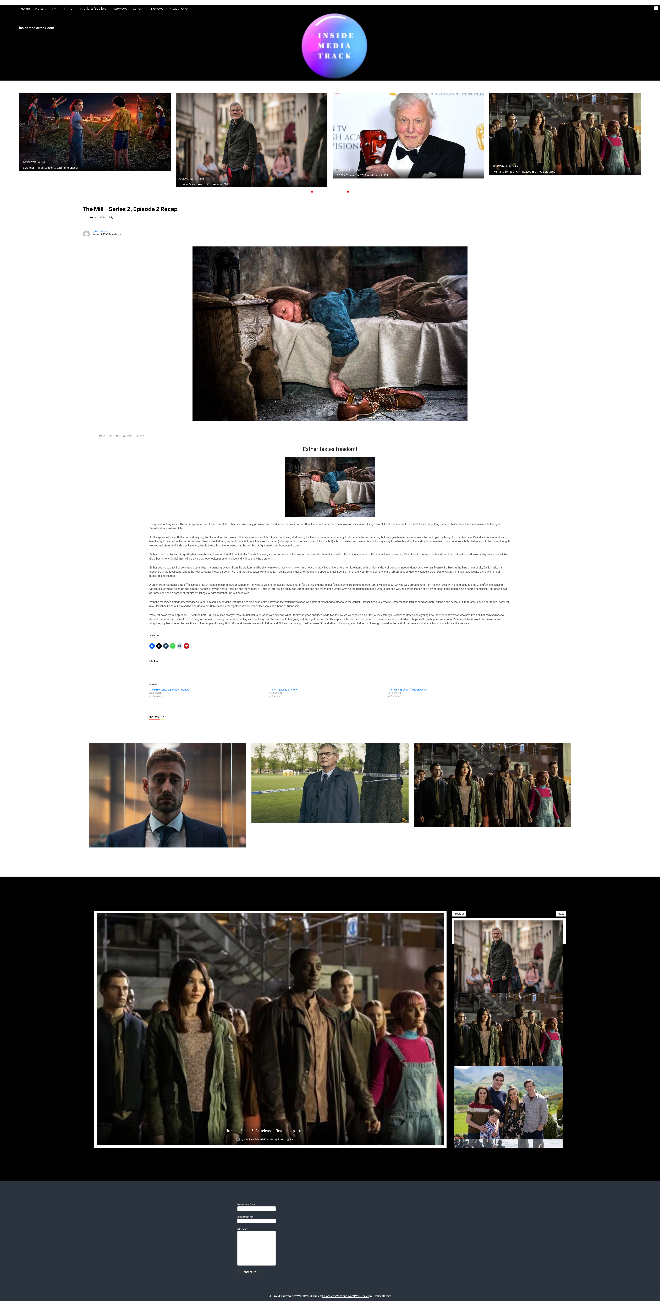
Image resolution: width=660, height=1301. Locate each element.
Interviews (119, 8)
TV (54, 8)
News (39, 8)
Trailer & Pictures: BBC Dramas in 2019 (518, 184)
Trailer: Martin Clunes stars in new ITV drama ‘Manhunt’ (215, 168)
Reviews (157, 8)
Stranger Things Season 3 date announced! (364, 168)
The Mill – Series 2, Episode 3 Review (169, 689)
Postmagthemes (382, 1295)
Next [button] (561, 913)
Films (68, 8)
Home (25, 8)
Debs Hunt (249, 1139)
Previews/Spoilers (93, 8)
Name (246, 1204)
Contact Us (248, 1272)
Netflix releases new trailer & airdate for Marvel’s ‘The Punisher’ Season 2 (70, 174)
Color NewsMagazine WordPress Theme (345, 1295)
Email (245, 1216)
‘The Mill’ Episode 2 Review (283, 689)
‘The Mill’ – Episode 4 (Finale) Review (407, 689)
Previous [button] (459, 913)
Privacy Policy (179, 8)
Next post (556, 857)
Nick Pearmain (102, 231)
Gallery (138, 8)
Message (242, 1228)
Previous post (106, 857)
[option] (95, 135)
